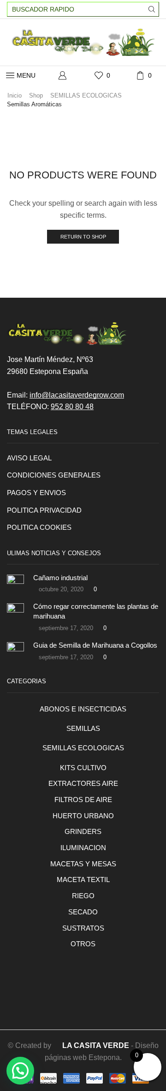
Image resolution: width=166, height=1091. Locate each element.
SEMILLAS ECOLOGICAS (86, 95)
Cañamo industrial (60, 578)
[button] (20, 1071)
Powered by (31, 1083)
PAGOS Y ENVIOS (36, 492)
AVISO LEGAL (29, 458)
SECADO (83, 912)
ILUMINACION (83, 848)
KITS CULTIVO (83, 768)
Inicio (14, 95)
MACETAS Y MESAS (83, 864)
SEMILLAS (83, 728)
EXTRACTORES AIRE (83, 783)
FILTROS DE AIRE (83, 799)
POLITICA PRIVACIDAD (44, 510)
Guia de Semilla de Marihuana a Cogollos (95, 645)
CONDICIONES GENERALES (54, 475)
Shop (36, 95)
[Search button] (152, 9)
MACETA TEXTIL (83, 879)
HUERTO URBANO (83, 816)
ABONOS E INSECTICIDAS (83, 709)
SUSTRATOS (83, 928)
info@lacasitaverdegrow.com (77, 395)
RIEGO (83, 896)
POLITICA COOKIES (39, 527)
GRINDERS (83, 831)
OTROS (83, 944)
